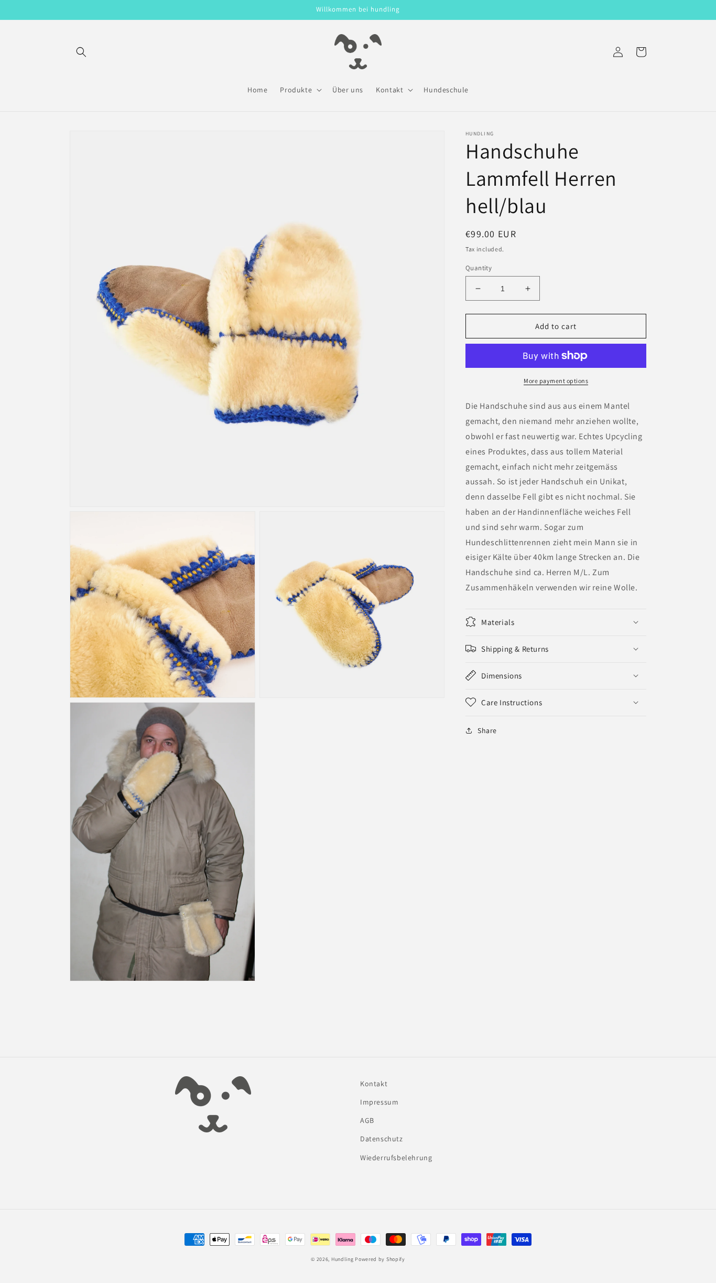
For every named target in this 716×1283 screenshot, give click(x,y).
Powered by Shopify (380, 1259)
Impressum (379, 1102)
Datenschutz (381, 1138)
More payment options (556, 381)
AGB (367, 1120)
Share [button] (487, 730)
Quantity (478, 267)
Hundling (342, 1259)
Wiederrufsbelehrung (396, 1157)
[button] (81, 51)
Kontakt (373, 1083)
